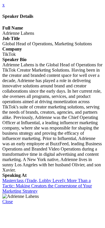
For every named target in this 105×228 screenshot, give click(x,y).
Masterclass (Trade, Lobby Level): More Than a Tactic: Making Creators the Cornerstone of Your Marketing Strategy (47, 186)
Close (7, 201)
